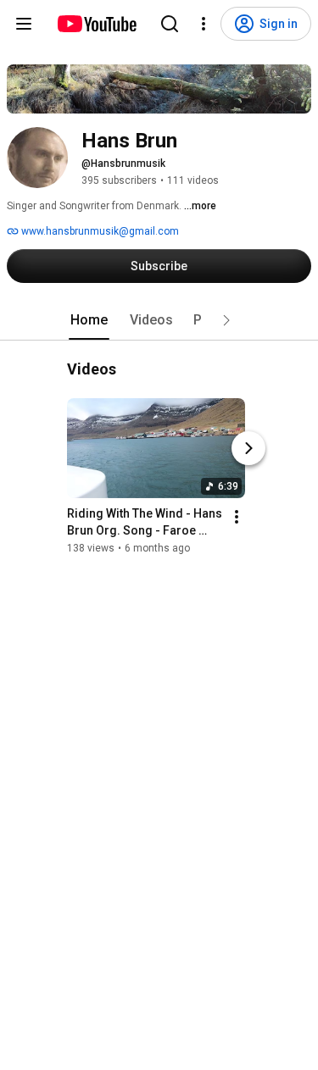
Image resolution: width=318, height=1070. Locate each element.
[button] (226, 320)
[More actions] (237, 517)
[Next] (248, 448)
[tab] (89, 320)
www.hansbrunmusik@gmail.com (99, 231)
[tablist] (159, 320)
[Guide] (24, 24)
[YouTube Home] (96, 23)
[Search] (169, 24)
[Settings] (203, 24)
